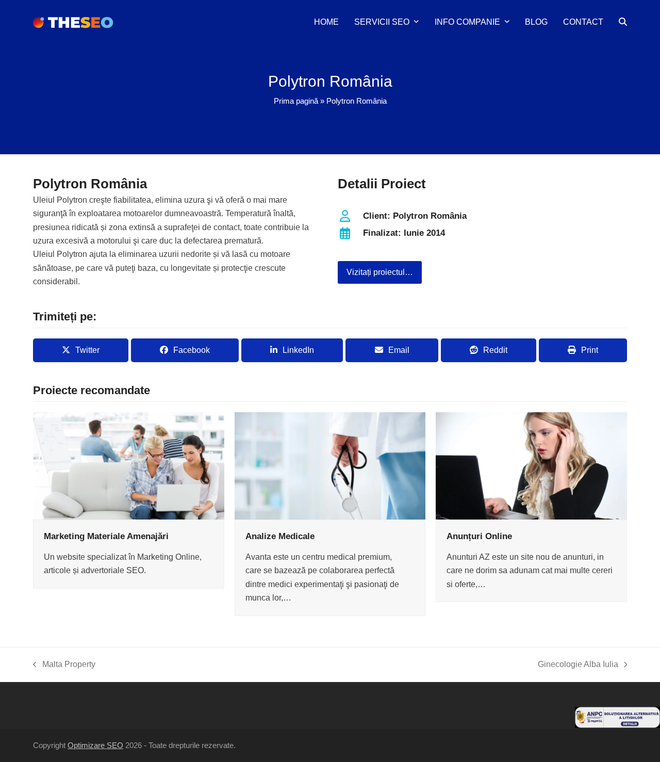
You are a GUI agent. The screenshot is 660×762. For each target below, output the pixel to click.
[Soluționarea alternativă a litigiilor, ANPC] (617, 725)
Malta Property (64, 665)
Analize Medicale (280, 536)
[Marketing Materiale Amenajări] (128, 465)
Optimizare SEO (95, 745)
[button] (623, 22)
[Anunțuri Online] (531, 465)
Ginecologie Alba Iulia (578, 665)
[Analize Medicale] (330, 465)
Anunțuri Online (479, 536)
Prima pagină (296, 101)
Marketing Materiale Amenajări (106, 536)
